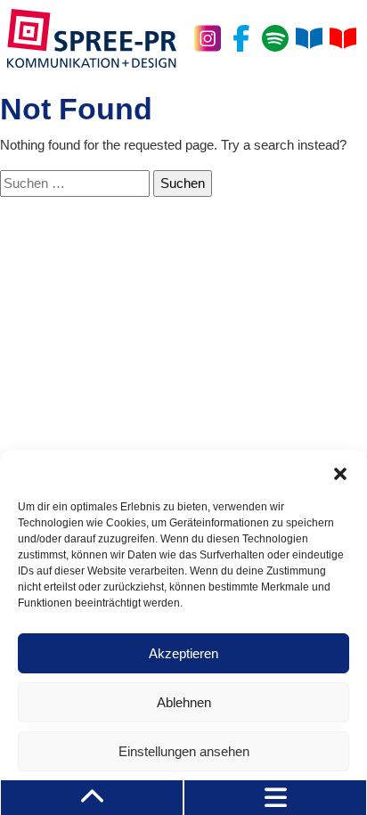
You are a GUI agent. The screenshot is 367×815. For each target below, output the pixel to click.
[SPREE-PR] (91, 39)
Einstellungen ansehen (183, 751)
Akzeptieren (183, 653)
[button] (340, 472)
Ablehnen (184, 702)
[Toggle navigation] (275, 797)
